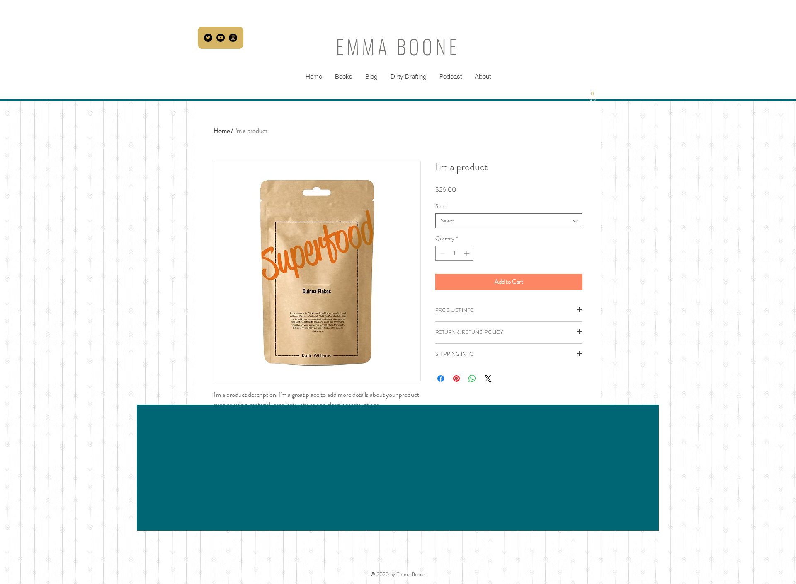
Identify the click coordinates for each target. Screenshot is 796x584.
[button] (592, 96)
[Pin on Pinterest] (456, 379)
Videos (485, 444)
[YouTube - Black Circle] (220, 38)
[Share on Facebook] (441, 379)
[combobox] (508, 220)
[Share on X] (488, 379)
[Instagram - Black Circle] (233, 38)
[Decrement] (442, 253)
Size (441, 206)
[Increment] (468, 253)
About (484, 468)
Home (222, 130)
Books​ (434, 468)
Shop (433, 457)
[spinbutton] (455, 253)
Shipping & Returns (553, 457)
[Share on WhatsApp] (472, 379)
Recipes (486, 457)
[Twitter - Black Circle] (208, 38)
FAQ (536, 444)
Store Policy (545, 468)
